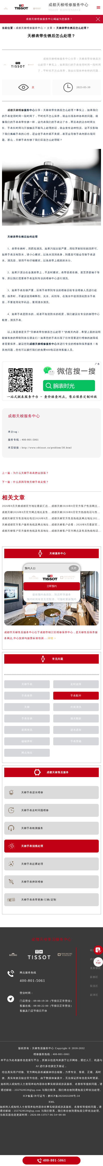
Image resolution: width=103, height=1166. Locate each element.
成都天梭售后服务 (58, 772)
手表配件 (76, 695)
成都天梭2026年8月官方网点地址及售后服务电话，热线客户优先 (41, 512)
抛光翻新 (76, 718)
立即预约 (52, 586)
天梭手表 (27, 684)
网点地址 (27, 752)
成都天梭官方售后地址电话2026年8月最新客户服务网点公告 (39, 518)
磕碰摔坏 (27, 741)
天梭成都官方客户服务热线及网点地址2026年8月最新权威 (37, 524)
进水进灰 (76, 729)
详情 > (52, 638)
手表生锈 (27, 718)
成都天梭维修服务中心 (68, 5)
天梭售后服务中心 (43, 1048)
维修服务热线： (51, 1072)
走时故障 (76, 684)
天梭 (27, 707)
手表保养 (27, 695)
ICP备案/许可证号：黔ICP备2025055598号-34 (51, 1096)
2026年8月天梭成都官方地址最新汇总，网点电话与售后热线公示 (41, 506)
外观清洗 (76, 707)
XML (51, 1101)
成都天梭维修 (16, 110)
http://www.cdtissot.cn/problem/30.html (47, 447)
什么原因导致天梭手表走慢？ (31, 481)
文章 (49, 28)
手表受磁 (76, 741)
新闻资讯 (27, 729)
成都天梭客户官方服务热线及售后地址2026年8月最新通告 (37, 530)
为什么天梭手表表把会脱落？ (31, 473)
